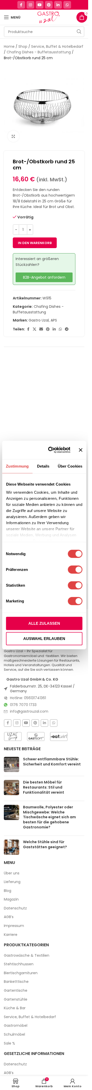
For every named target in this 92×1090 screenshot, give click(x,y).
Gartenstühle (15, 999)
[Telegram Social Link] (66, 329)
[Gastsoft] (36, 736)
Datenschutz (15, 908)
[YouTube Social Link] (39, 5)
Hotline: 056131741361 (28, 697)
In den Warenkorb (35, 243)
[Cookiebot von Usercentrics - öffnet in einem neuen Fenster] (52, 450)
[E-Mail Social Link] (41, 329)
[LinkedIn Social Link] (58, 5)
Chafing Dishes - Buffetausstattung (39, 52)
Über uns (11, 873)
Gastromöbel (15, 1025)
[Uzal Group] (13, 736)
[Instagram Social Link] (30, 5)
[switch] (75, 570)
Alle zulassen (44, 623)
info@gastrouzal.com (29, 711)
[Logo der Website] (48, 17)
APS (54, 320)
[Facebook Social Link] (21, 5)
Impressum (14, 925)
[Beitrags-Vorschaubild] (11, 764)
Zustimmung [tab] (17, 466)
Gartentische (15, 990)
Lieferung (12, 881)
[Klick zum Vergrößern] (13, 136)
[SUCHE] (79, 31)
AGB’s (9, 917)
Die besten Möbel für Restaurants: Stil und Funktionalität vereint (43, 787)
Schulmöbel (14, 1034)
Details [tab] (43, 466)
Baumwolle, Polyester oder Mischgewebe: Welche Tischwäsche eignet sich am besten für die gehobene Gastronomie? (49, 817)
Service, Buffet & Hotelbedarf (57, 46)
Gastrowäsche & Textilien (26, 955)
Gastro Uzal (39, 320)
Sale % (9, 1043)
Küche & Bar (15, 1008)
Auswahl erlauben (44, 638)
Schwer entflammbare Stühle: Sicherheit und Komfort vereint (52, 762)
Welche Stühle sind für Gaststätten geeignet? (45, 844)
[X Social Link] (34, 329)
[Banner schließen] (80, 450)
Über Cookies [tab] (70, 466)
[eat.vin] (59, 736)
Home (9, 46)
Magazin (11, 899)
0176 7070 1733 (23, 704)
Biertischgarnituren (21, 973)
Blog (7, 890)
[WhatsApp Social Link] (67, 5)
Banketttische (16, 981)
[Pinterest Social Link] (49, 5)
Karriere (10, 934)
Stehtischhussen (18, 964)
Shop (22, 46)
